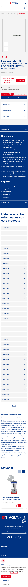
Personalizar (6, 580)
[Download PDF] (16, 505)
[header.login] (25, 3)
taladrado (12, 13)
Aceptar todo (6, 576)
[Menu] (2, 3)
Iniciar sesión (20, 80)
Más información (14, 573)
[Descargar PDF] (6, 57)
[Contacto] (2, 57)
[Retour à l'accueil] (14, 3)
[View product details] (19, 505)
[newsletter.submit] (25, 532)
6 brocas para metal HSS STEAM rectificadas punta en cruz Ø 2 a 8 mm (11, 499)
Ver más (14, 406)
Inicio (2, 13)
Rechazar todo (6, 584)
